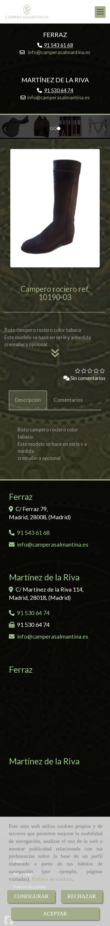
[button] (8, 127)
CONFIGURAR (31, 896)
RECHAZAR (81, 896)
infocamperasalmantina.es (58, 52)
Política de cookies (52, 879)
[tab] (28, 400)
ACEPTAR (55, 914)
